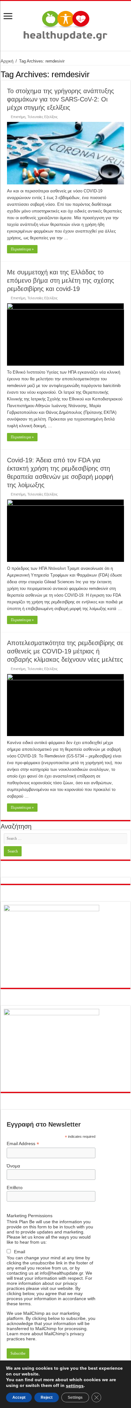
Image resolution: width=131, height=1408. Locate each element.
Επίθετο (15, 1187)
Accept (18, 1397)
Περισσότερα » (22, 249)
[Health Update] (65, 24)
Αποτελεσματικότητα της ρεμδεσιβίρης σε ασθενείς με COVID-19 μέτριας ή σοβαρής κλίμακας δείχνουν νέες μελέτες (65, 651)
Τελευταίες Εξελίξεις (42, 117)
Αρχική (7, 61)
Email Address (23, 1144)
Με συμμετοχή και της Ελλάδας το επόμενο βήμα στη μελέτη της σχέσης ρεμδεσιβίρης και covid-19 (60, 280)
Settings (75, 1397)
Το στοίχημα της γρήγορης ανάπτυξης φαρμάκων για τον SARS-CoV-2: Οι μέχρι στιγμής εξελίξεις (60, 99)
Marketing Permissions (29, 1215)
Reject (46, 1397)
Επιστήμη (18, 117)
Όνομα (13, 1165)
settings (75, 1385)
